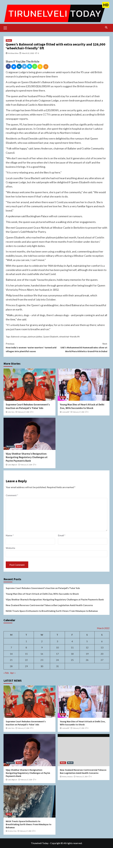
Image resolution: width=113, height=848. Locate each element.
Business (10, 446)
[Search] (106, 27)
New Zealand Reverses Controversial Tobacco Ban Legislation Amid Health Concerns (49, 605)
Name (10, 535)
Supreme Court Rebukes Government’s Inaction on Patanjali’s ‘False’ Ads (28, 406)
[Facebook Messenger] (13, 66)
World (70, 763)
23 (41, 659)
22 (26, 659)
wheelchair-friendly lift (69, 336)
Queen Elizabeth (50, 336)
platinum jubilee (35, 336)
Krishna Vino (13, 53)
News (9, 40)
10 (57, 647)
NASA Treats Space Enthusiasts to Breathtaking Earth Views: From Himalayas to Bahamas (52, 611)
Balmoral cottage (19, 336)
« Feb (6, 672)
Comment (12, 495)
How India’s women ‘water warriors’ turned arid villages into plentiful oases (31, 347)
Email (61, 535)
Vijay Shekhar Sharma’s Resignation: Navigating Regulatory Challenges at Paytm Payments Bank (27, 457)
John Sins (11, 412)
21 (11, 659)
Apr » (13, 672)
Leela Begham (12, 465)
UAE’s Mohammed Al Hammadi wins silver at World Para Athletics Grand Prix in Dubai (83, 347)
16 (41, 653)
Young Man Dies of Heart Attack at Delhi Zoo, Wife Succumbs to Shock (82, 406)
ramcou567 (65, 412)
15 (26, 653)
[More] (45, 66)
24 (57, 659)
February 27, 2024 (23, 412)
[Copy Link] (40, 66)
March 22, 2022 (28, 53)
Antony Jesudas (67, 777)
